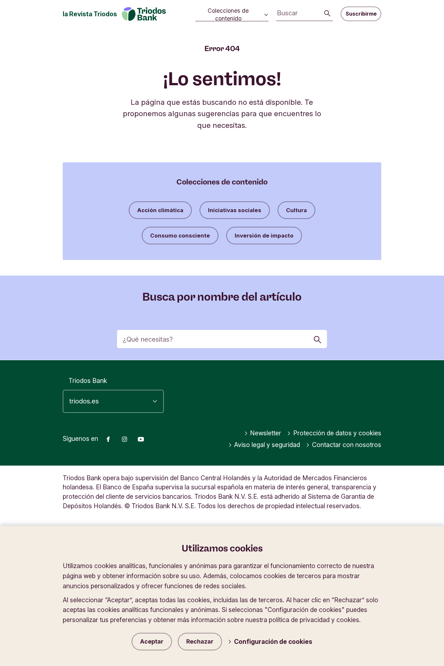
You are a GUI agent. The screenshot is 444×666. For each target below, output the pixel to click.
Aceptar (151, 641)
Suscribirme (361, 13)
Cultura (296, 210)
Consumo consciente (180, 235)
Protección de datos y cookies (337, 433)
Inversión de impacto (264, 235)
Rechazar (200, 641)
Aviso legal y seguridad (267, 445)
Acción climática (160, 210)
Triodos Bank (88, 381)
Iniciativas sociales (234, 210)
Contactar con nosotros (346, 445)
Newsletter (265, 433)
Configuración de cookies (273, 642)
